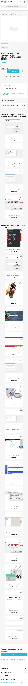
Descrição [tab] (7, 85)
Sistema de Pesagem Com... (14, 327)
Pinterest (17, 76)
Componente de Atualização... (14, 249)
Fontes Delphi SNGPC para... (14, 507)
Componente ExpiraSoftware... (14, 215)
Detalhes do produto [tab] (10, 88)
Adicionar (13, 71)
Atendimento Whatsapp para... (14, 533)
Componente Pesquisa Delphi (14, 353)
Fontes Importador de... (14, 610)
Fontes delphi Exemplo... (14, 636)
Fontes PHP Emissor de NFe (14, 455)
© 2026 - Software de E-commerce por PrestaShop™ (11, 683)
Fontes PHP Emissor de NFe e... (14, 481)
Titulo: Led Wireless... (14, 404)
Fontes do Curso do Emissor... (14, 189)
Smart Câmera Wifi (14, 584)
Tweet (14, 76)
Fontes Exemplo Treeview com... (14, 164)
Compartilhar (10, 76)
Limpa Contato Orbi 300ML (14, 301)
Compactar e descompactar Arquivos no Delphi (13, 93)
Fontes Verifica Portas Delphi (14, 138)
